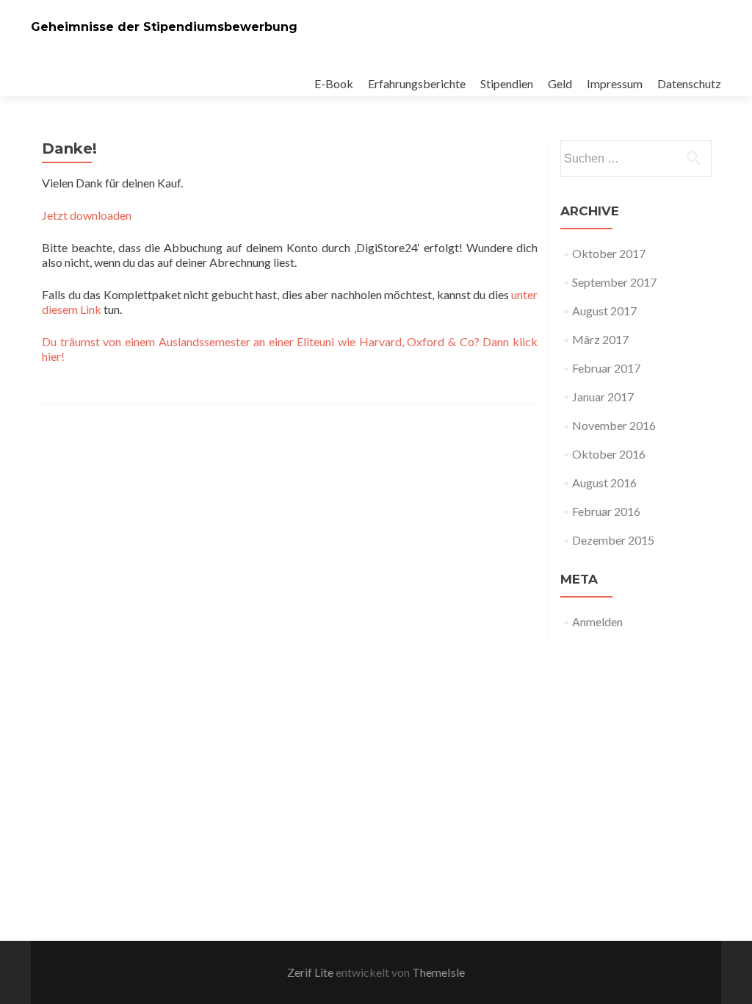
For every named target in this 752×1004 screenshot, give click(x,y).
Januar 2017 (603, 397)
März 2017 (600, 339)
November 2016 (614, 425)
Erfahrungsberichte (417, 83)
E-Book (333, 83)
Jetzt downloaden (86, 215)
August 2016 (604, 483)
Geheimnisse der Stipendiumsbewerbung (164, 27)
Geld (560, 83)
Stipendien (506, 83)
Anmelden (597, 621)
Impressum (615, 83)
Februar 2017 (606, 368)
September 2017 (614, 282)
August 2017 (604, 311)
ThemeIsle (438, 972)
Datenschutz (689, 83)
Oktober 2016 (609, 454)
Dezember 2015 (613, 540)
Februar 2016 (606, 511)
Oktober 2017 (609, 253)
